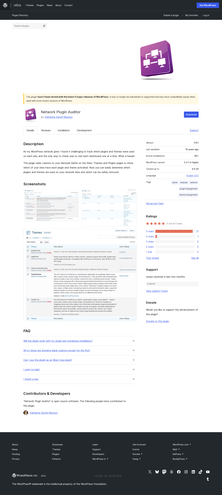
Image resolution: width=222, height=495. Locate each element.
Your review (152, 257)
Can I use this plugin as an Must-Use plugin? (47, 360)
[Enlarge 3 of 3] (133, 232)
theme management (188, 195)
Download (191, 114)
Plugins (55, 454)
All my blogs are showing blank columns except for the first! (56, 350)
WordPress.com (182, 444)
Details (30, 130)
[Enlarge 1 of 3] (75, 193)
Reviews (46, 130)
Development (84, 130)
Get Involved (139, 444)
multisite (184, 182)
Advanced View (155, 203)
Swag (137, 459)
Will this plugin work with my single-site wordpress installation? (58, 341)
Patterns (56, 459)
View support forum (157, 290)
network (193, 182)
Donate (138, 454)
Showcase (57, 444)
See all (195, 257)
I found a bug (30, 379)
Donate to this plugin (157, 321)
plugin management (188, 189)
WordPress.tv (100, 459)
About (15, 444)
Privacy (15, 459)
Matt (176, 449)
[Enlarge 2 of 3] (133, 193)
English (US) (193, 175)
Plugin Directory (20, 15)
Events (136, 449)
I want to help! (31, 369)
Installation (64, 130)
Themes (56, 449)
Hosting (16, 454)
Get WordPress (207, 5)
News (15, 449)
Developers (98, 454)
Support (194, 130)
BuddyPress (180, 459)
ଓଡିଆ (43, 476)
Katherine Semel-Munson (59, 117)
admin (175, 182)
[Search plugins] (44, 26)
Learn (95, 444)
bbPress (178, 454)
